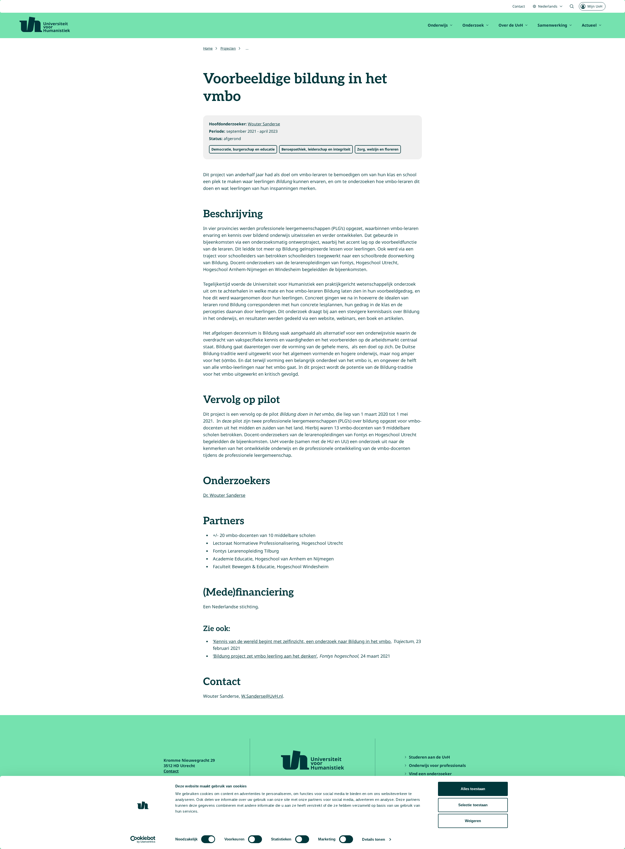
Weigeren (473, 821)
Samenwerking (552, 25)
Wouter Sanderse (264, 124)
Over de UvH (511, 25)
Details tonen (373, 839)
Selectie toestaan (473, 805)
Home (208, 48)
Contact (518, 6)
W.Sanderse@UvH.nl (262, 696)
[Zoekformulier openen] (572, 6)
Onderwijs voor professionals (437, 765)
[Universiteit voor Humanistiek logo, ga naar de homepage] (45, 24)
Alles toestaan (473, 789)
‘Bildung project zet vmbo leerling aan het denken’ (265, 656)
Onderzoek (473, 25)
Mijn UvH (594, 6)
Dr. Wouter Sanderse (224, 495)
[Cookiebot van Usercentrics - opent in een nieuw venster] (143, 839)
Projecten (228, 48)
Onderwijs (438, 25)
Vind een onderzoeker (430, 773)
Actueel (589, 25)
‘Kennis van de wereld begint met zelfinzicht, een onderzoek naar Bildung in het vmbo (302, 641)
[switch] (255, 839)
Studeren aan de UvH (429, 757)
